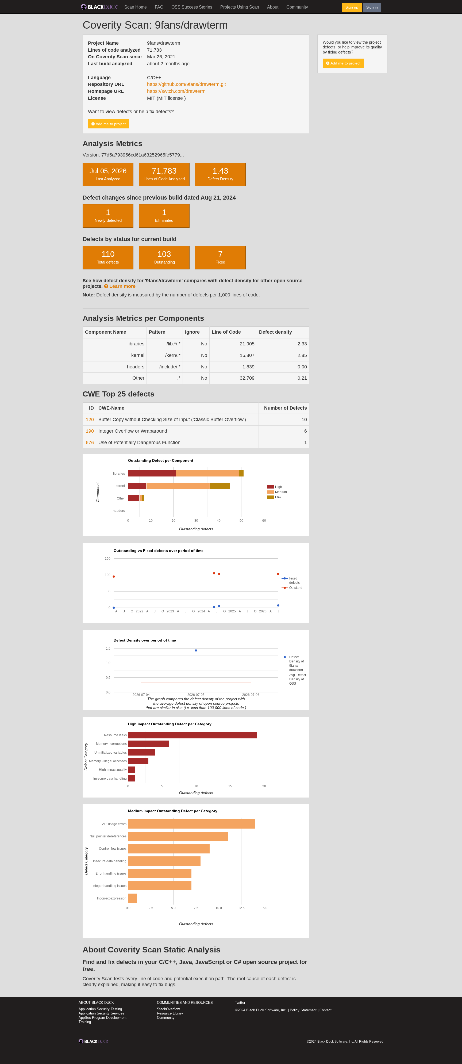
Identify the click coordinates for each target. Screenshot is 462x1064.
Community (297, 7)
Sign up (351, 7)
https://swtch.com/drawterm (176, 91)
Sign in (372, 7)
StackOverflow (168, 1009)
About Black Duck (96, 1003)
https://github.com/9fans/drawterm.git (186, 84)
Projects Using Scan (239, 7)
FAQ (159, 7)
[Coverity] (99, 6)
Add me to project (110, 124)
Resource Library (170, 1013)
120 (90, 419)
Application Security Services (101, 1013)
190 (90, 431)
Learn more (122, 286)
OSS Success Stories (191, 7)
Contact (325, 1010)
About (272, 7)
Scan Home (135, 7)
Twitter (240, 1003)
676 (90, 442)
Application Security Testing (100, 1009)
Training (85, 1022)
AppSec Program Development (102, 1018)
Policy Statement (303, 1010)
